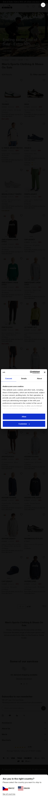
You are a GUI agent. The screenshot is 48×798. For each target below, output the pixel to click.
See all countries (9, 794)
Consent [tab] (8, 378)
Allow (24, 416)
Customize (23, 424)
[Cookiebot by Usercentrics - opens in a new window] (30, 372)
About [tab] (39, 378)
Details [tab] (24, 378)
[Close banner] (44, 372)
